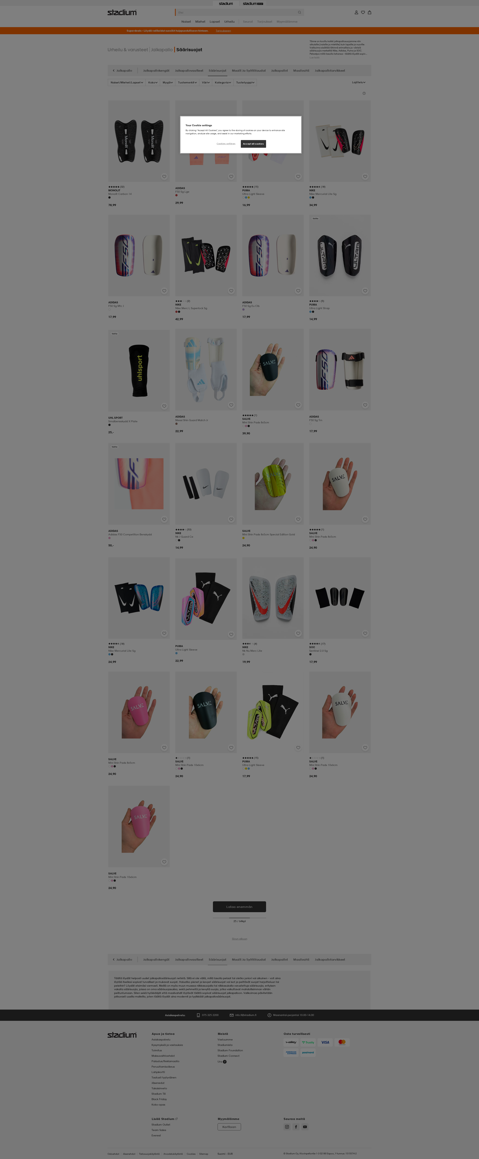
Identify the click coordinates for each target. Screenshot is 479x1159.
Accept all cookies (253, 143)
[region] (241, 135)
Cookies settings (226, 143)
